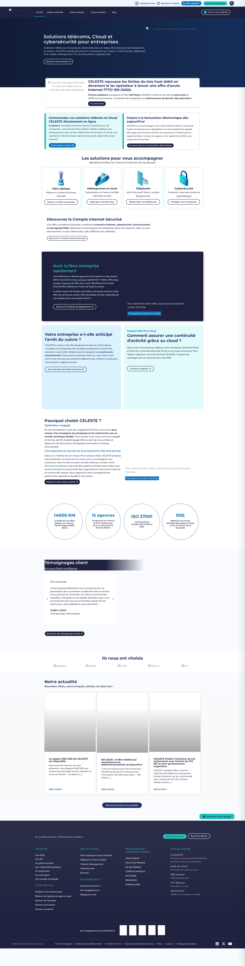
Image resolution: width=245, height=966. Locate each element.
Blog (114, 12)
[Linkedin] (218, 945)
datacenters (65, 443)
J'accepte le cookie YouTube (144, 313)
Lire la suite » (55, 789)
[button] (47, 599)
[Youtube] (230, 945)
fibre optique (80, 280)
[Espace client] (231, 3)
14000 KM (64, 515)
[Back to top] (239, 954)
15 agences (103, 515)
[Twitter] (224, 945)
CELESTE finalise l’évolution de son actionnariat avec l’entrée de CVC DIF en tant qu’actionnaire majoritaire (174, 763)
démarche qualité (54, 466)
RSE (61, 440)
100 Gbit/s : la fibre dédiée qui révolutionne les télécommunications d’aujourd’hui (121, 762)
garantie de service (76, 459)
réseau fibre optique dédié (87, 455)
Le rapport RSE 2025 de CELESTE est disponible (68, 760)
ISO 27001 (141, 516)
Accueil (39, 12)
